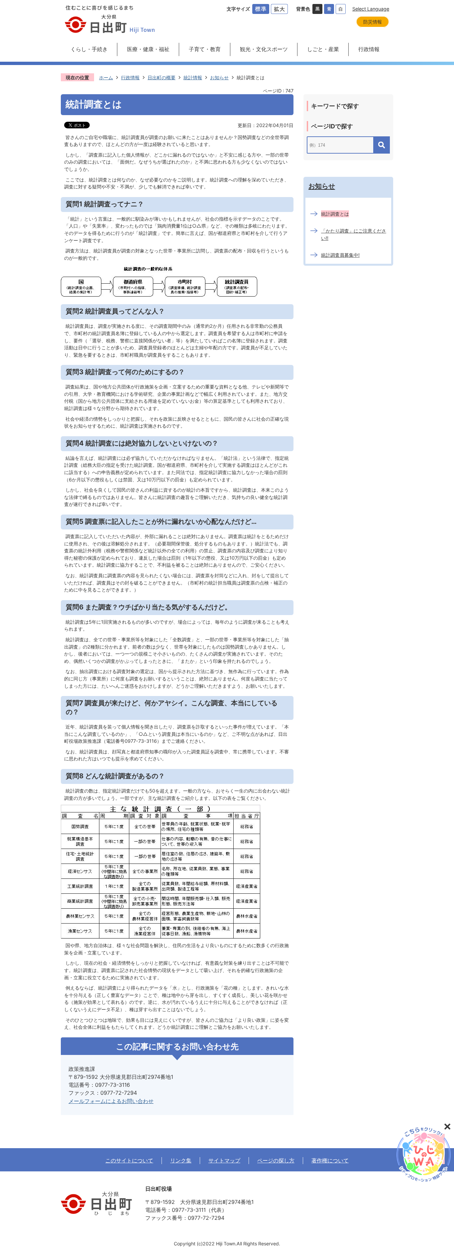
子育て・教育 (205, 49)
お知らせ (219, 77)
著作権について (330, 1160)
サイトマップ (224, 1160)
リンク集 (180, 1160)
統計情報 (192, 77)
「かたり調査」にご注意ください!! (353, 234)
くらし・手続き (89, 49)
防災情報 (372, 22)
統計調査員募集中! (340, 255)
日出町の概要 (161, 77)
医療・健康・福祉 (148, 49)
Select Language (370, 9)
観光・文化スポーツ (264, 49)
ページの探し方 (275, 1160)
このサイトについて (129, 1160)
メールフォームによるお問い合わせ (111, 1101)
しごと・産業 (323, 49)
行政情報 (369, 49)
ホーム (106, 77)
